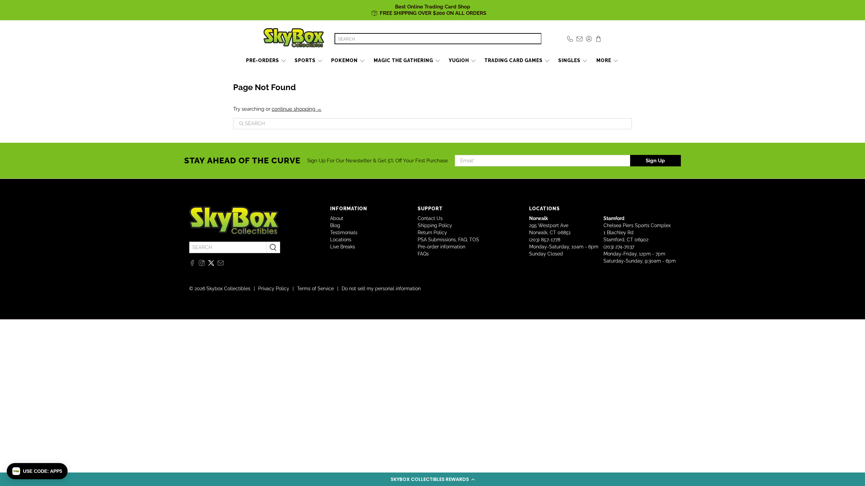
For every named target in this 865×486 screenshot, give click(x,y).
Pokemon (344, 60)
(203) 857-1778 (544, 239)
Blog (335, 225)
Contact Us (430, 218)
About (336, 218)
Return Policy (432, 232)
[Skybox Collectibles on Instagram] (202, 264)
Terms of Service (315, 288)
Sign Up (655, 161)
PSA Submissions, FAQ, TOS (448, 239)
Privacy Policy (273, 288)
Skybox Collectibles (228, 288)
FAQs (423, 253)
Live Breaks (342, 246)
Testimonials (343, 232)
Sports (305, 60)
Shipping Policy (435, 225)
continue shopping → (297, 109)
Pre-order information (441, 246)
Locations (340, 239)
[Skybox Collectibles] (294, 39)
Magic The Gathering (403, 60)
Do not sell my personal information (381, 288)
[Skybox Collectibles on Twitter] (211, 264)
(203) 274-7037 (618, 246)
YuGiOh (459, 60)
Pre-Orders (262, 60)
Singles (569, 60)
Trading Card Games (514, 60)
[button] (432, 479)
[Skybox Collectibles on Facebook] (192, 264)
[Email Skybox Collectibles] (221, 264)
